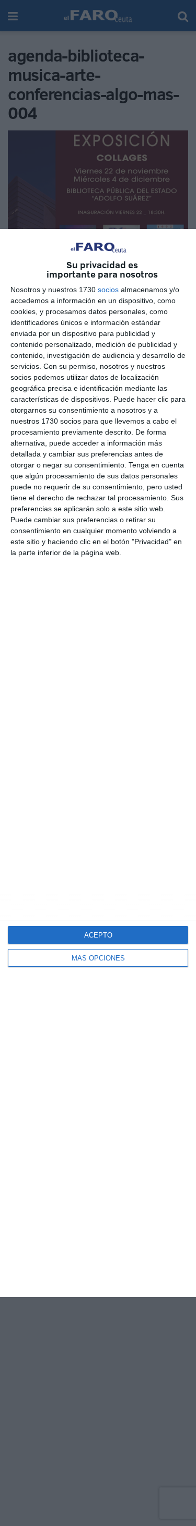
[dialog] (98, 763)
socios (108, 289)
